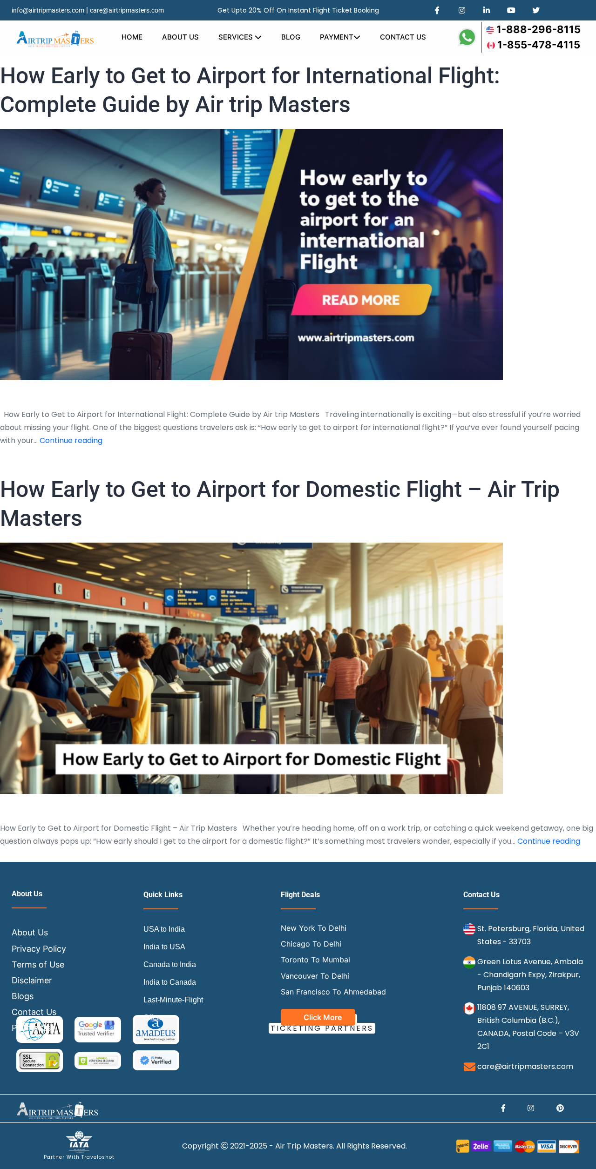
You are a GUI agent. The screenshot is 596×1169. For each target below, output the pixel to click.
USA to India (164, 929)
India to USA (164, 947)
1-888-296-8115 (538, 29)
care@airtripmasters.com (127, 10)
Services (236, 37)
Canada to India (169, 964)
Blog (290, 37)
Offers (153, 1017)
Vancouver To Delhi (315, 976)
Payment (336, 37)
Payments (31, 1028)
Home (132, 37)
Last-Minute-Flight (173, 1000)
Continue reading (71, 440)
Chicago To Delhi (311, 943)
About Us (180, 37)
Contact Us (403, 37)
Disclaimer (32, 980)
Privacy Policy (39, 949)
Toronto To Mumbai (315, 959)
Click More (323, 1017)
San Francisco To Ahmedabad (333, 991)
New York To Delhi (313, 928)
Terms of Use (38, 964)
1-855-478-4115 (538, 45)
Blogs (23, 996)
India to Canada (169, 982)
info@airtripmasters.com (48, 10)
